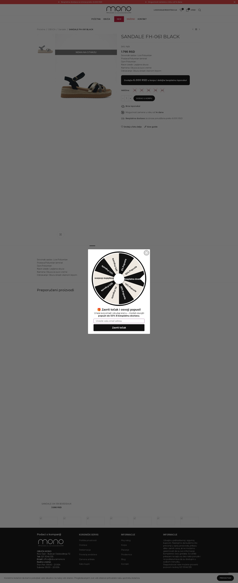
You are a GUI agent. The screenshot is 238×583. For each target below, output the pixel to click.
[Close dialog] (146, 252)
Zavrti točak (119, 327)
